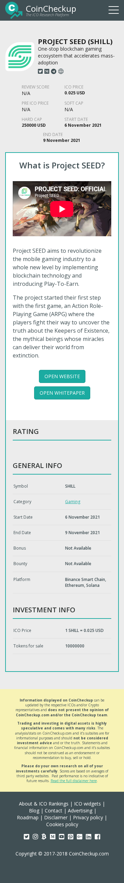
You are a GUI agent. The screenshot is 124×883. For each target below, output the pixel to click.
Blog (34, 810)
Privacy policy (88, 817)
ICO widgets (87, 803)
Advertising (80, 810)
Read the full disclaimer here (74, 780)
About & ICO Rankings (44, 803)
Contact (53, 810)
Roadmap (28, 817)
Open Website (62, 376)
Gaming (72, 502)
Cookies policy (62, 824)
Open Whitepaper (62, 392)
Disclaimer (56, 817)
